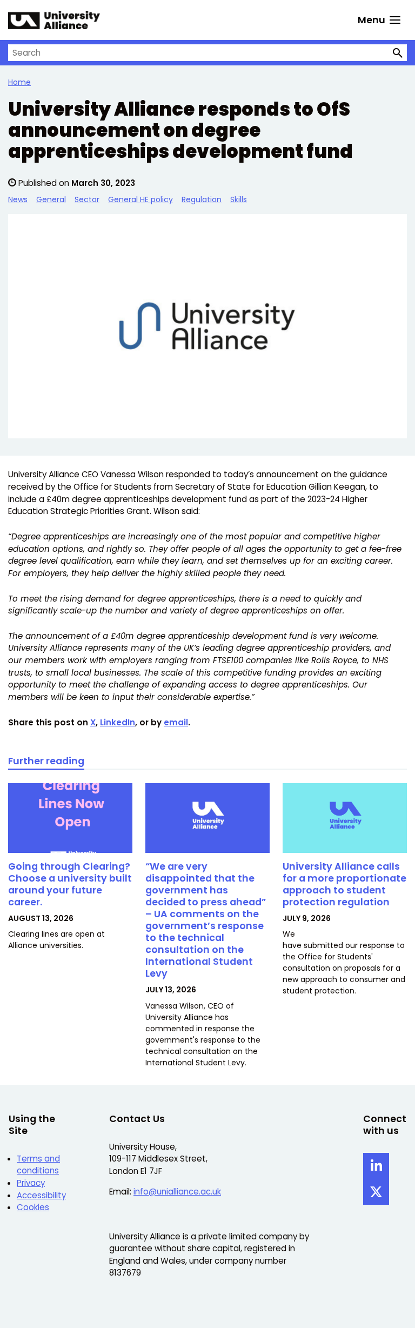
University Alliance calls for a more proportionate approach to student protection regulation (344, 884)
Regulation (202, 199)
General (51, 199)
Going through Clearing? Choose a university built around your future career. (70, 884)
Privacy (31, 1183)
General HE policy (140, 199)
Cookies (33, 1207)
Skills (238, 199)
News (18, 199)
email (176, 722)
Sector (87, 199)
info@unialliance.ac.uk (177, 1191)
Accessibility (41, 1195)
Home (19, 82)
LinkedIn (117, 722)
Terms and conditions (38, 1165)
